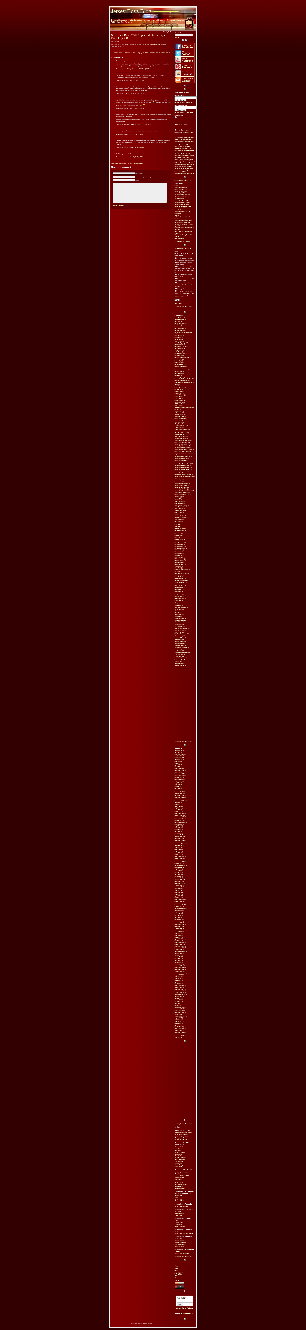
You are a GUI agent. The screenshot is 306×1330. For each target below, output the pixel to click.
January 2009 (179, 965)
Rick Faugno (178, 589)
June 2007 (178, 1000)
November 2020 (179, 754)
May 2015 (177, 829)
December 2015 (179, 817)
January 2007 (179, 1009)
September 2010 (179, 930)
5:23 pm (142, 108)
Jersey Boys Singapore (181, 483)
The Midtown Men (180, 643)
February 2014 (179, 856)
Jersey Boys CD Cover (181, 193)
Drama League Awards (181, 369)
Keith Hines (178, 526)
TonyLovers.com (180, 1188)
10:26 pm (141, 147)
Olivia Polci (178, 566)
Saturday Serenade (180, 607)
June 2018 (178, 772)
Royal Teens (178, 596)
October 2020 (178, 756)
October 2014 (178, 842)
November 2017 (179, 775)
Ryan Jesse (178, 600)
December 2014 (179, 838)
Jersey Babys (179, 1199)
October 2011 (178, 906)
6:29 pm (148, 69)
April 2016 (177, 809)
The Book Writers (180, 618)
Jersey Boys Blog (131, 11)
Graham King (178, 393)
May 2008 (177, 980)
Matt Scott (177, 537)
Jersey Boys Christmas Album (183, 449)
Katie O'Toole (178, 524)
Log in (176, 1268)
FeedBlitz (190, 102)
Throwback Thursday (181, 647)
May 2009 (177, 958)
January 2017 (179, 793)
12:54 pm (142, 80)
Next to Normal (179, 557)
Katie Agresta (178, 523)
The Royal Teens (179, 645)
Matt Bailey (178, 535)
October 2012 (178, 885)
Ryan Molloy (178, 602)
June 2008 (178, 978)
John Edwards (179, 501)
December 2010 (179, 924)
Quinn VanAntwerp (180, 582)
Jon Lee (177, 514)
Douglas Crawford (180, 366)
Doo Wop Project (179, 364)
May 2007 (177, 1001)
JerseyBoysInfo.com (181, 1139)
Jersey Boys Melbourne (181, 462)
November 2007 (179, 991)
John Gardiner (179, 503)
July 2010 (177, 933)
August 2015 (178, 824)
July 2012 (177, 890)
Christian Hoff (179, 422)
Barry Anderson (179, 323)
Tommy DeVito (179, 641)
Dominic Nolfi (179, 427)
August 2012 (178, 888)
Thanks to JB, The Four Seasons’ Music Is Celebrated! (184, 134)
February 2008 (179, 985)
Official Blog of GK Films (182, 1253)
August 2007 (178, 996)
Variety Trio (178, 661)
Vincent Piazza (179, 663)
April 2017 (177, 788)
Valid (178, 1273)
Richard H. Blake (179, 585)
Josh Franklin (179, 519)
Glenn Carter (179, 1222)
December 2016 (179, 795)
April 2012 (177, 896)
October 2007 (178, 992)
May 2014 (177, 851)
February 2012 (179, 899)
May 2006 (177, 1023)
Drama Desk (178, 1179)
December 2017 (179, 774)
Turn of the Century (180, 658)
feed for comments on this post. (121, 163)
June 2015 (178, 827)
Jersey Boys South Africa (182, 485)
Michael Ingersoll (180, 546)
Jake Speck (178, 398)
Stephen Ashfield (180, 1226)
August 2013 (178, 867)
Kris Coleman (179, 1161)
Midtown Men (178, 550)
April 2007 (177, 1003)
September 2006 (179, 1016)
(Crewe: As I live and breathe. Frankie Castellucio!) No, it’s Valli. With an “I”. (184, 284)
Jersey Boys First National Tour (184, 453)
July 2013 (177, 869)
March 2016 (178, 811)
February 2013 (179, 878)
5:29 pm (148, 124)
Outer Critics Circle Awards (183, 569)
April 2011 (177, 917)
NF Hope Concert (179, 560)
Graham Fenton (179, 391)
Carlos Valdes (179, 339)
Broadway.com (179, 1177)
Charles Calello (179, 344)
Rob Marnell (178, 591)
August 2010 (178, 931)
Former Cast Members (181, 380)
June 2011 (177, 913)
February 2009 (179, 964)
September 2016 (179, 800)
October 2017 (178, 777)
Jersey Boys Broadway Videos (184, 220)
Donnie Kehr (178, 362)
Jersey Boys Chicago (181, 446)
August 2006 (178, 1018)
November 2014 (179, 840)
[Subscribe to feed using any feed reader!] (184, 118)
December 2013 (179, 860)
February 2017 (179, 791)
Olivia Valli (178, 568)
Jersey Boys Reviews (181, 189)
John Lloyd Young (180, 432)
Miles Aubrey (178, 553)
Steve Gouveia (179, 612)
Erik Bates (178, 1150)
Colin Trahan (178, 352)
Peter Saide (178, 577)
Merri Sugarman (179, 542)
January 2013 (179, 879)
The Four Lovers (179, 632)
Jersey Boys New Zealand (182, 467)
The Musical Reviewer (181, 1184)
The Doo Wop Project (181, 628)
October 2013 (178, 863)
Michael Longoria (180, 436)
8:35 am (142, 157)
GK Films (177, 1251)
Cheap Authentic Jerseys (182, 152)
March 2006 (178, 1026)
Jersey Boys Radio (180, 1137)
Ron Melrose (178, 594)
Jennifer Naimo (179, 198)
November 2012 (179, 883)
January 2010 (179, 944)
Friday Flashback (180, 387)
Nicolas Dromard (179, 564)
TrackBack (138, 163)
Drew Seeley (178, 373)
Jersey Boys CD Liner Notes (183, 206)
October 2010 (178, 928)
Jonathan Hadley (179, 515)
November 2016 (179, 797)
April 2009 (177, 960)
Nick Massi (178, 639)
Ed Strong (177, 375)
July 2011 (177, 912)
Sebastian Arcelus (180, 438)
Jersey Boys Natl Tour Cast (182, 211)
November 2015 (179, 818)
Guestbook (178, 213)
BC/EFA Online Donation (182, 1175)
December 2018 (179, 770)
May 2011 (177, 915)
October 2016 (178, 799)
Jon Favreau (178, 512)
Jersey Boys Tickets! (183, 180)
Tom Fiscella (178, 650)
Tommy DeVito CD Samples (182, 208)
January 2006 (179, 1030)
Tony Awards (178, 654)
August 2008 (178, 974)
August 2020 (178, 759)
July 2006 (177, 1019)
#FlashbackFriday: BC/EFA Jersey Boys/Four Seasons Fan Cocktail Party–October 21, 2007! (184, 155)
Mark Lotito (178, 533)
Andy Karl (177, 321)
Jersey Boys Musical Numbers (183, 200)
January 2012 (179, 901)
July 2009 (177, 955)
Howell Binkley (179, 396)
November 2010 (179, 926)
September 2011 (179, 908)
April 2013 (177, 874)
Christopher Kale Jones (181, 346)
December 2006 (179, 1010)
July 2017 (177, 782)
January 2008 (179, 987)
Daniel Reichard (179, 425)
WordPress (150, 1323)
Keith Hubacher (179, 1213)
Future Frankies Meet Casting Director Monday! (127, 52)
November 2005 (179, 1034)
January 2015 (179, 836)
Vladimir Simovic (146, 1325)
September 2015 (179, 822)
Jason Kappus (179, 402)
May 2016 (177, 808)
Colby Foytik (178, 350)
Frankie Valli (178, 637)
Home (176, 185)
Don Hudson (178, 1148)
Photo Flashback (179, 578)
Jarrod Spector (179, 400)
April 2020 (177, 765)
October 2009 (178, 949)
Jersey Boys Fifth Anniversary (183, 451)
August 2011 (178, 910)
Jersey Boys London (181, 187)
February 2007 (179, 1007)
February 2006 (179, 1028)
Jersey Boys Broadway (181, 444)
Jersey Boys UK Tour (181, 489)
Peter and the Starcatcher (182, 573)
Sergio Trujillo (179, 609)
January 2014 (179, 858)
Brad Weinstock (179, 328)
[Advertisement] (184, 703)
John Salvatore (179, 508)
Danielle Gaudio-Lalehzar (182, 357)
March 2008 (178, 983)
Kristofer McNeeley (180, 528)
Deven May (178, 360)
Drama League (179, 1181)
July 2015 (177, 826)
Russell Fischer (179, 598)
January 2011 (178, 922)
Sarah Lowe (178, 605)
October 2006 (178, 1014)
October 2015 (178, 820)
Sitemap (177, 215)
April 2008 (177, 982)
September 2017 (179, 779)
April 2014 (177, 852)
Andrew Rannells (179, 319)
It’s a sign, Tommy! (182, 289)
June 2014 (178, 849)
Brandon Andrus (179, 330)
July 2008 (177, 976)
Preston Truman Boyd (181, 580)
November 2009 (179, 948)
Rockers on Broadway (181, 593)
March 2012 (178, 897)
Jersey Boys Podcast (181, 471)
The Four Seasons (180, 634)
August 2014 (178, 845)
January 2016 (179, 815)
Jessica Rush (179, 496)
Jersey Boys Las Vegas (181, 456)
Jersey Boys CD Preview (182, 204)
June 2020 (178, 761)
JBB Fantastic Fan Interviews (183, 407)
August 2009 (178, 953)
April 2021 (177, 752)
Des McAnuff (178, 626)
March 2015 (178, 833)
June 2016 (178, 806)
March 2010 (178, 940)
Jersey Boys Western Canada (183, 490)
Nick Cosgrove (179, 562)
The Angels (178, 616)
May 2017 (177, 786)
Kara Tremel (178, 521)
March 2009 (178, 962)
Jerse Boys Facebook (181, 1134)
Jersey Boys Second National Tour (185, 476)
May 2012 (177, 894)
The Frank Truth (179, 1201)
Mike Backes (178, 551)
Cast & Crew (178, 341)
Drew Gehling (178, 371)
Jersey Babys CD (180, 418)
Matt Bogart (178, 434)
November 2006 (179, 1012)
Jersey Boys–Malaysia (181, 492)
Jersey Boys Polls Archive (182, 202)
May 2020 (177, 763)
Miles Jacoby (178, 555)
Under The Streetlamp (181, 659)
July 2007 (177, 998)
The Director (178, 624)
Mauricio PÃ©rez (179, 541)
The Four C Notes (180, 630)
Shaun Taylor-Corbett (181, 611)
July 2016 (177, 804)
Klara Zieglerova (180, 1159)
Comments (179, 1272)
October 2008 (178, 971)
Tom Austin (178, 649)
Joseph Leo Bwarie (180, 517)
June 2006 (178, 1021)
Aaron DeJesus (179, 317)
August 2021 (178, 750)
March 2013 (178, 876)
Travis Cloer (178, 656)
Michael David (179, 544)
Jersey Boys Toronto (181, 487)
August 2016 (178, 802)
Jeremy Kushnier (180, 416)
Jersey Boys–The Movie (182, 494)
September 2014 (179, 843)
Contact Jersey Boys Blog (182, 222)
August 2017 (178, 781)
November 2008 (179, 969)
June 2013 (178, 870)
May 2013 (177, 872)
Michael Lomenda (180, 548)
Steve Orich (178, 614)
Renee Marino (179, 584)
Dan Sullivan (178, 355)
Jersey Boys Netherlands (182, 465)
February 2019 (179, 768)
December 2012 (179, 881)
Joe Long (177, 498)
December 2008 (179, 967)
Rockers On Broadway (181, 1182)
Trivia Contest (179, 209)
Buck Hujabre (178, 335)
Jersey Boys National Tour (182, 463)
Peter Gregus (178, 575)
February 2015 (179, 835)
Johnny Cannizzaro (180, 510)
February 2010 (179, 942)
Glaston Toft (178, 389)
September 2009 (179, 951)
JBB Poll (177, 409)
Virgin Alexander (179, 665)
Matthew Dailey (179, 539)
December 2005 (179, 1032)
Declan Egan (178, 359)
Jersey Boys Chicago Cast (182, 447)
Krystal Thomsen (179, 530)
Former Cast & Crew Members (183, 378)
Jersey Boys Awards (181, 191)
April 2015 (177, 831)
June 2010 (178, 935)
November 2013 (179, 861)
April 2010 (177, 939)
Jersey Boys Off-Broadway (182, 469)
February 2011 (179, 921)
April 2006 (177, 1025)
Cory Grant (178, 424)
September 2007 (179, 994)
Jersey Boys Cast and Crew (183, 194)
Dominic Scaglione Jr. (181, 429)
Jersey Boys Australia (181, 442)
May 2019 (177, 766)
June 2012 (178, 892)
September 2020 (179, 757)
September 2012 (179, 887)
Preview (177, 102)
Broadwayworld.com (181, 1172)
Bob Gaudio (178, 636)
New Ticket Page (179, 238)
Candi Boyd (178, 337)
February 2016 (179, 813)
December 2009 (179, 946)
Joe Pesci (177, 499)
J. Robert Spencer (180, 196)
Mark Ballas (178, 532)
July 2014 (177, 847)
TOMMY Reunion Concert (182, 652)
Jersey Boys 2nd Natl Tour (182, 440)
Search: (178, 33)
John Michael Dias (180, 507)
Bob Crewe (178, 325)
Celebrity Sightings (180, 343)
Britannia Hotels (187, 1313)
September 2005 (179, 1035)
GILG (176, 1197)
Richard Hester (179, 587)
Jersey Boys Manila (180, 460)
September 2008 (179, 973)
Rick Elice (178, 622)
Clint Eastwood (179, 348)
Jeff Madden (178, 413)
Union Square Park (151, 44)
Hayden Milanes (179, 395)
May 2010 (177, 937)
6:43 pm (142, 134)
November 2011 (179, 904)
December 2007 (179, 989)
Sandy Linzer (178, 603)
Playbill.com (178, 1174)
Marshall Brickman (180, 620)
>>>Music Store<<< (182, 242)
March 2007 (178, 1005)
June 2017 (178, 784)
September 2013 (179, 865)
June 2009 (178, 957)
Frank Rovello (179, 386)
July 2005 (177, 1037)
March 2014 (178, 854)
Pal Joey (177, 571)
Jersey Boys (178, 420)
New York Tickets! (182, 124)
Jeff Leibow (178, 411)
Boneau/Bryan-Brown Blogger (183, 1132)
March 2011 (178, 919)
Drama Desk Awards (180, 368)
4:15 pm (142, 93)
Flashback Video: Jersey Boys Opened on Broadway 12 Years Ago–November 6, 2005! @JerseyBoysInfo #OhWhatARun (184, 170)
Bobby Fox (178, 326)
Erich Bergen (178, 377)
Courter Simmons (180, 353)
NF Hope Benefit (179, 559)
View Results (178, 303)
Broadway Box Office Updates (183, 332)
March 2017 (178, 790)
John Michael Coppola (181, 505)
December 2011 (179, 903)
